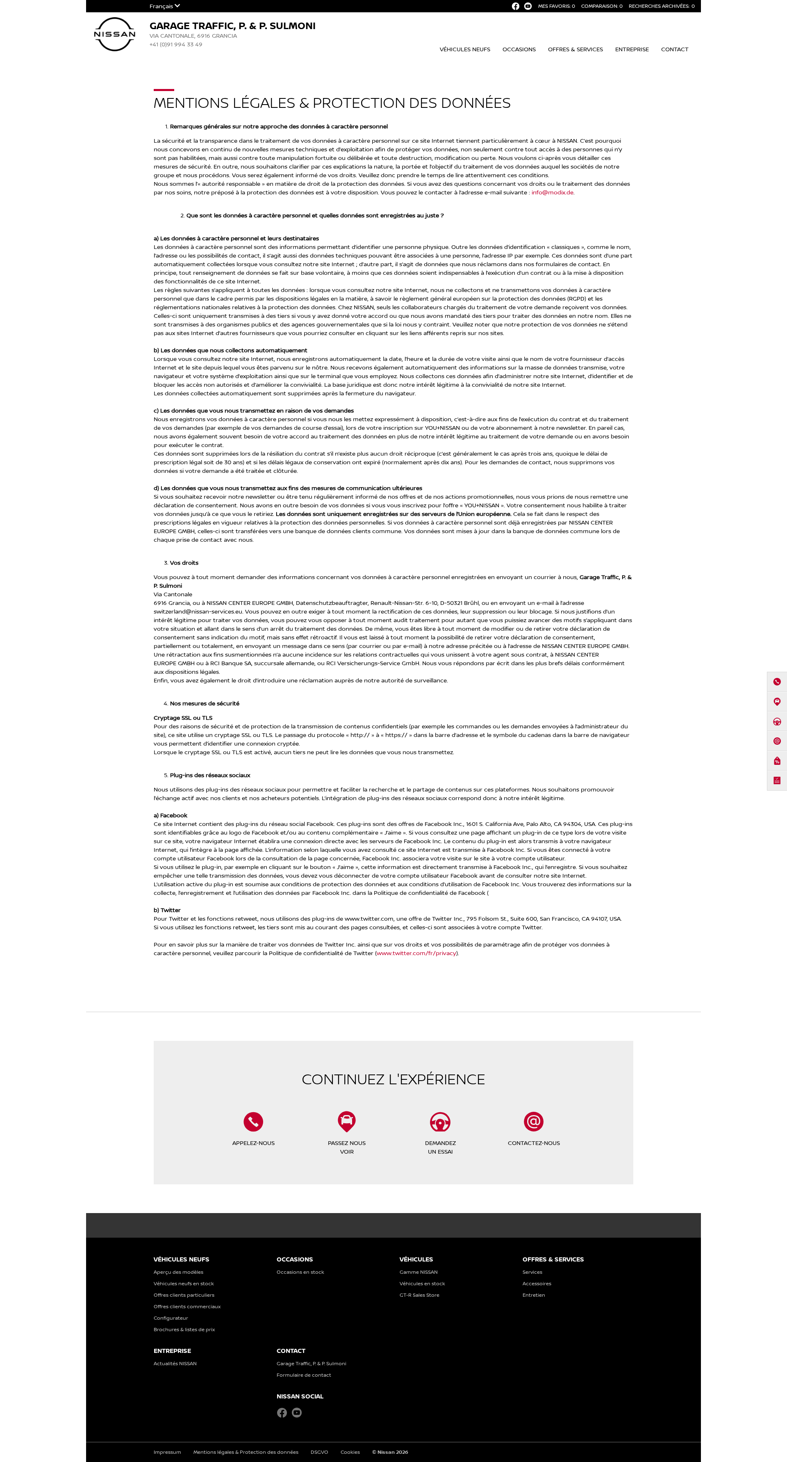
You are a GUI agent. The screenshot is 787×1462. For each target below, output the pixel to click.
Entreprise (632, 49)
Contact (675, 49)
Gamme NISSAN (419, 1271)
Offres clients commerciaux (187, 1306)
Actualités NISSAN (175, 1363)
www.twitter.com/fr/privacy (416, 953)
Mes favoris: (556, 5)
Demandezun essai (440, 1147)
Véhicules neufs (465, 49)
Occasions (519, 49)
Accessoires (537, 1283)
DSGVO (319, 1451)
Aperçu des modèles (178, 1271)
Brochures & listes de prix (184, 1329)
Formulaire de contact (304, 1374)
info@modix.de (552, 192)
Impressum (167, 1451)
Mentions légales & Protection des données (245, 1451)
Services (532, 1271)
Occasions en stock (300, 1271)
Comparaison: (602, 5)
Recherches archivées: (662, 5)
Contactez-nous (534, 1143)
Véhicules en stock (422, 1283)
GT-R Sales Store (419, 1294)
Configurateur (171, 1317)
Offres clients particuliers (184, 1294)
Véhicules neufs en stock (184, 1283)
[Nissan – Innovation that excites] (114, 28)
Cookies (350, 1451)
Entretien (534, 1294)
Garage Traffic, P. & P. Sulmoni (311, 1363)
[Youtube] (528, 6)
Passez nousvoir (347, 1147)
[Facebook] (516, 6)
